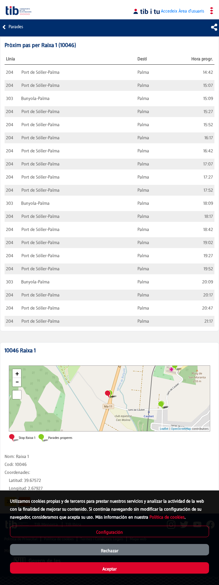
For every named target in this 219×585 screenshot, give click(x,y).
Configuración (109, 532)
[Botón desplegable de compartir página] (214, 27)
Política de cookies (166, 517)
